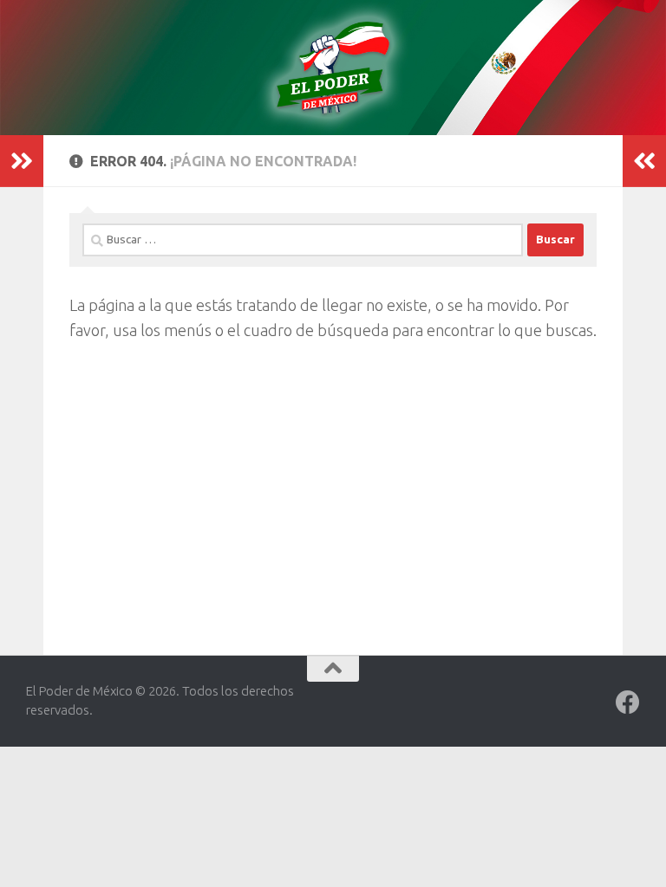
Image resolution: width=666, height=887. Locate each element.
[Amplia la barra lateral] (21, 161)
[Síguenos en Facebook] (628, 702)
